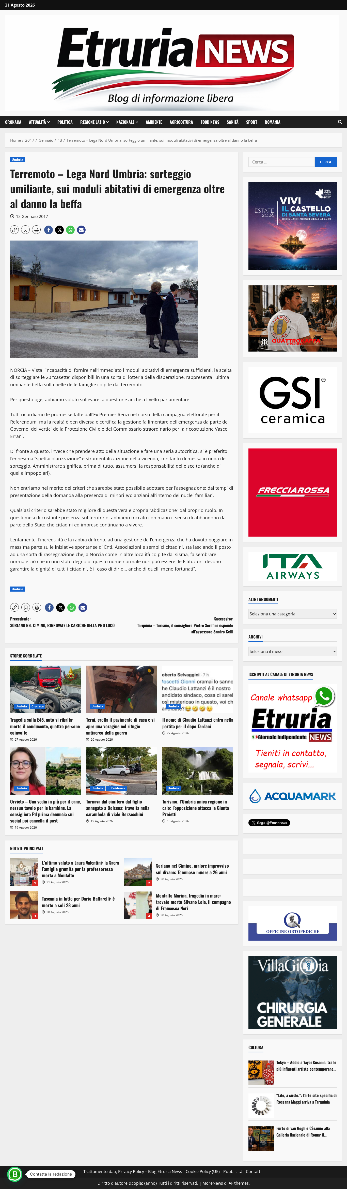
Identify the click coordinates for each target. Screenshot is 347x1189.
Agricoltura (181, 122)
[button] (340, 122)
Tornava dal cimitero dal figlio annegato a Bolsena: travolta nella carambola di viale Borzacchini (117, 807)
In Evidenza (116, 788)
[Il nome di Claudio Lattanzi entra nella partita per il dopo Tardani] (197, 689)
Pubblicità (232, 1171)
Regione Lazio (92, 122)
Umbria (17, 159)
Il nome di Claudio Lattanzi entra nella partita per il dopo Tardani (197, 722)
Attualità (37, 122)
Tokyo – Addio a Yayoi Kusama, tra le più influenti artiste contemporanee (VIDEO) (306, 1065)
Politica (65, 122)
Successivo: (185, 625)
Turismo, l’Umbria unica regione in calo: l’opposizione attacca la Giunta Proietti (195, 807)
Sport (251, 122)
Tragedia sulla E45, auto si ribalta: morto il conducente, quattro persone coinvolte (45, 726)
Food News (210, 122)
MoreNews (212, 1183)
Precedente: (62, 622)
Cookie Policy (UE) (203, 1171)
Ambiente (154, 122)
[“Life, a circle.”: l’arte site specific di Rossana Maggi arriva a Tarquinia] (261, 1105)
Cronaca (13, 122)
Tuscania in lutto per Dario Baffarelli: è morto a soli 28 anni (24, 905)
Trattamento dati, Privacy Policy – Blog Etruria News (132, 1171)
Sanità (233, 122)
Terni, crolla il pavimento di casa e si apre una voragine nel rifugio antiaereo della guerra (120, 726)
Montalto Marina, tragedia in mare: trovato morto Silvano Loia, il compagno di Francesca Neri (138, 905)
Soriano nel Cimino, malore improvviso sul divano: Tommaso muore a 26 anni (138, 872)
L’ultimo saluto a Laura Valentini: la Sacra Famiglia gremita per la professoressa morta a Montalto (24, 872)
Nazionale (125, 122)
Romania (272, 122)
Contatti (253, 1171)
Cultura (255, 1047)
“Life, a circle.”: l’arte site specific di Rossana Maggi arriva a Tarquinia (306, 1098)
